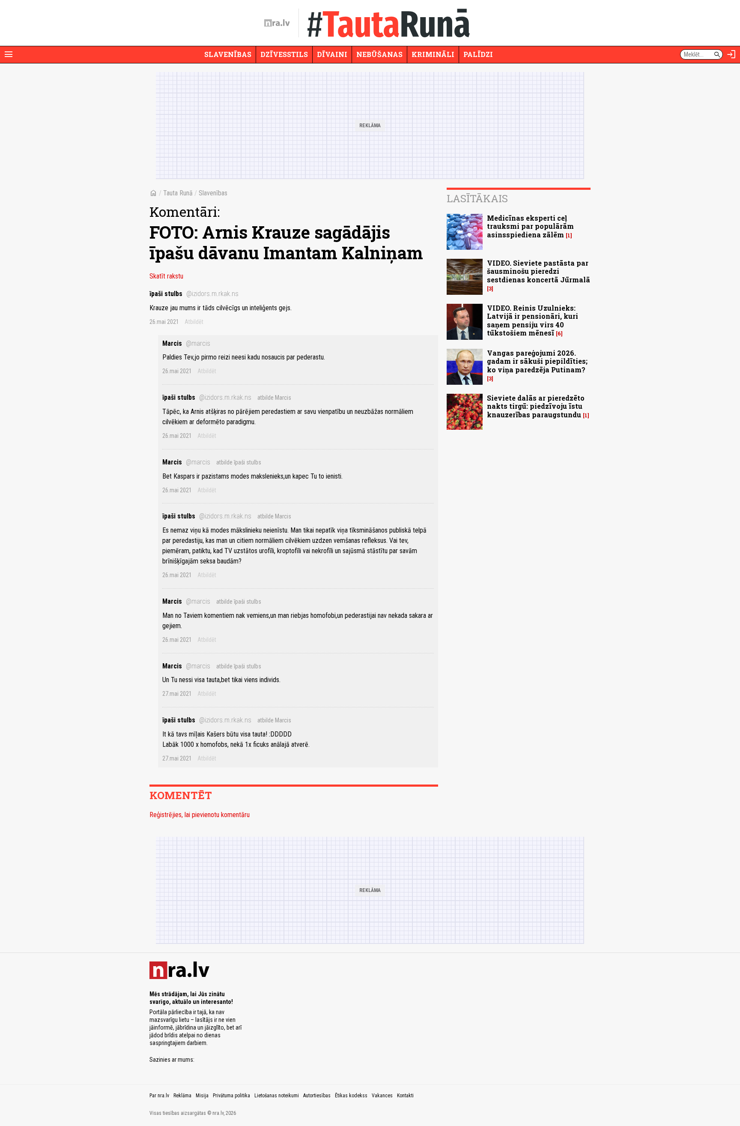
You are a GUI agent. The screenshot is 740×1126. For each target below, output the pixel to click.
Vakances (382, 1096)
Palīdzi (478, 54)
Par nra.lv (159, 1096)
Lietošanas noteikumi (276, 1096)
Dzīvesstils (284, 54)
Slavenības (227, 54)
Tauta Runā (178, 193)
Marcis (186, 343)
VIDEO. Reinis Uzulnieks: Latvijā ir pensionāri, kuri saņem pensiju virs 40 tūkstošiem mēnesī (532, 320)
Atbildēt (194, 321)
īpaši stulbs (194, 294)
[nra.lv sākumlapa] (277, 23)
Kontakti (405, 1096)
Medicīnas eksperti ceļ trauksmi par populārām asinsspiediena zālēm (530, 226)
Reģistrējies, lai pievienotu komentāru (199, 815)
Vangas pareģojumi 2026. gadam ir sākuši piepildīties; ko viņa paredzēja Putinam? (537, 361)
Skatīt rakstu (166, 276)
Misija (202, 1096)
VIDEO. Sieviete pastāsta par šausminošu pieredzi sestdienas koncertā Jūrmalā (538, 271)
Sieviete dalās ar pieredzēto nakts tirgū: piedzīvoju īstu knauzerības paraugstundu (536, 406)
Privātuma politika (231, 1096)
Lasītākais (477, 198)
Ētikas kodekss (351, 1096)
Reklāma (182, 1096)
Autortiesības (317, 1096)
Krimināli (433, 54)
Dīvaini (332, 54)
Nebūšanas (379, 54)
